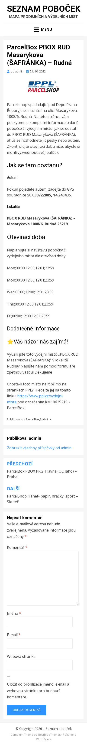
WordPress (43, 739)
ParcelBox (32, 419)
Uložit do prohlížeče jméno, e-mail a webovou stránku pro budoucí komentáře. (38, 690)
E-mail (14, 634)
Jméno (14, 613)
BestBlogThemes (49, 735)
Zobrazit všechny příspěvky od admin (39, 447)
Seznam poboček (43, 9)
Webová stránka (21, 656)
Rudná (44, 419)
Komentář (17, 547)
